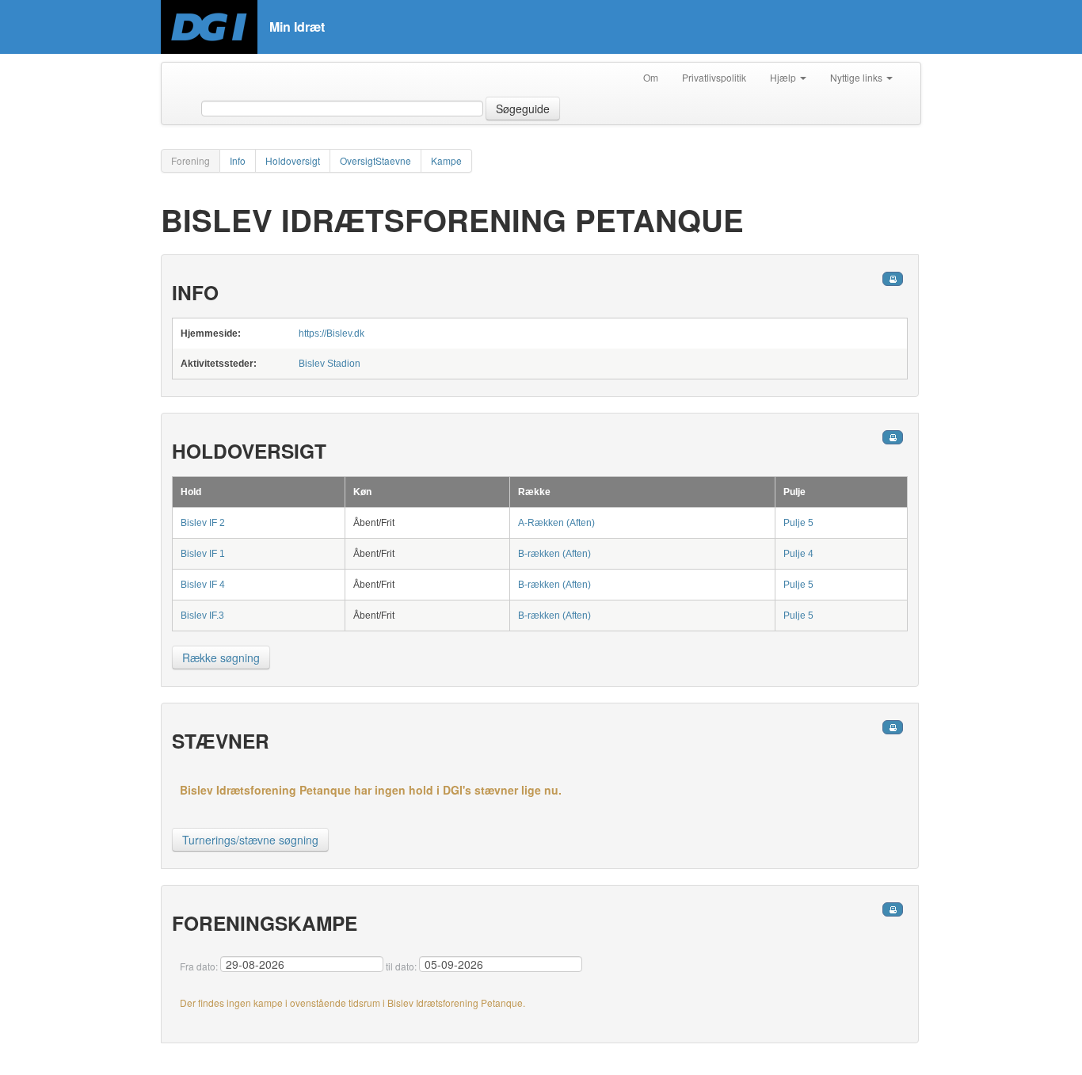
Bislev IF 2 (203, 522)
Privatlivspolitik (714, 77)
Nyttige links (857, 77)
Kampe (446, 160)
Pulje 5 (798, 522)
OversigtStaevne (375, 160)
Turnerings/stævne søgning (250, 840)
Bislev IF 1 (203, 553)
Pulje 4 (798, 553)
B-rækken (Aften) (554, 553)
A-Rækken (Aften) (556, 522)
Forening (190, 160)
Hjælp (784, 77)
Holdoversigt (292, 160)
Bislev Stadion (329, 363)
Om (650, 77)
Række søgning (221, 657)
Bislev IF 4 (203, 584)
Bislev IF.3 (202, 615)
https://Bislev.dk (331, 333)
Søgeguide (523, 108)
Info (238, 160)
